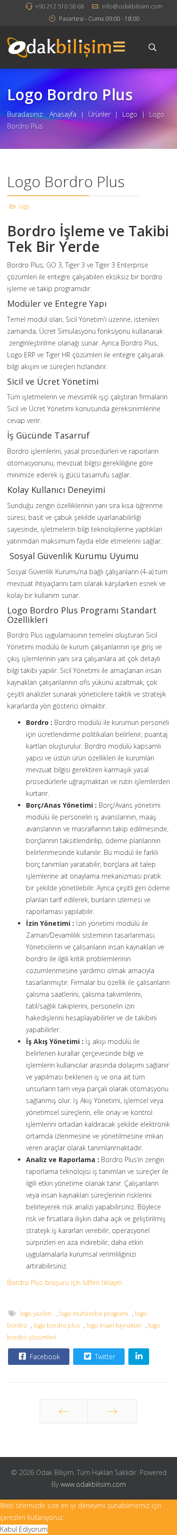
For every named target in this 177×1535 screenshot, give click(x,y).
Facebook (44, 1356)
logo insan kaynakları (114, 1325)
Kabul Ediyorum (24, 1529)
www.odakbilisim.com (93, 1484)
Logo (24, 206)
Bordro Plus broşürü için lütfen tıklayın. (65, 1282)
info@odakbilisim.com (132, 6)
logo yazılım (36, 1314)
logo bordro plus (57, 1325)
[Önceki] (63, 1411)
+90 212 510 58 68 (59, 6)
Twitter (104, 1356)
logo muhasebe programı (93, 1314)
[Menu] (119, 47)
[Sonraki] (112, 1411)
